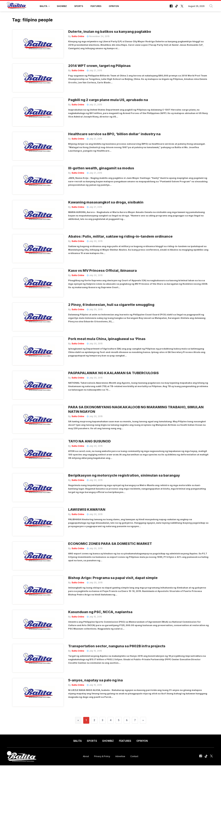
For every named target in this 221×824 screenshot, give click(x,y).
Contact (134, 756)
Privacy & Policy (102, 756)
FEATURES (95, 6)
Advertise (120, 756)
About (86, 756)
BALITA (43, 6)
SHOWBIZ (62, 6)
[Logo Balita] (16, 6)
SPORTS (78, 6)
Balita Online (78, 36)
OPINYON (114, 6)
